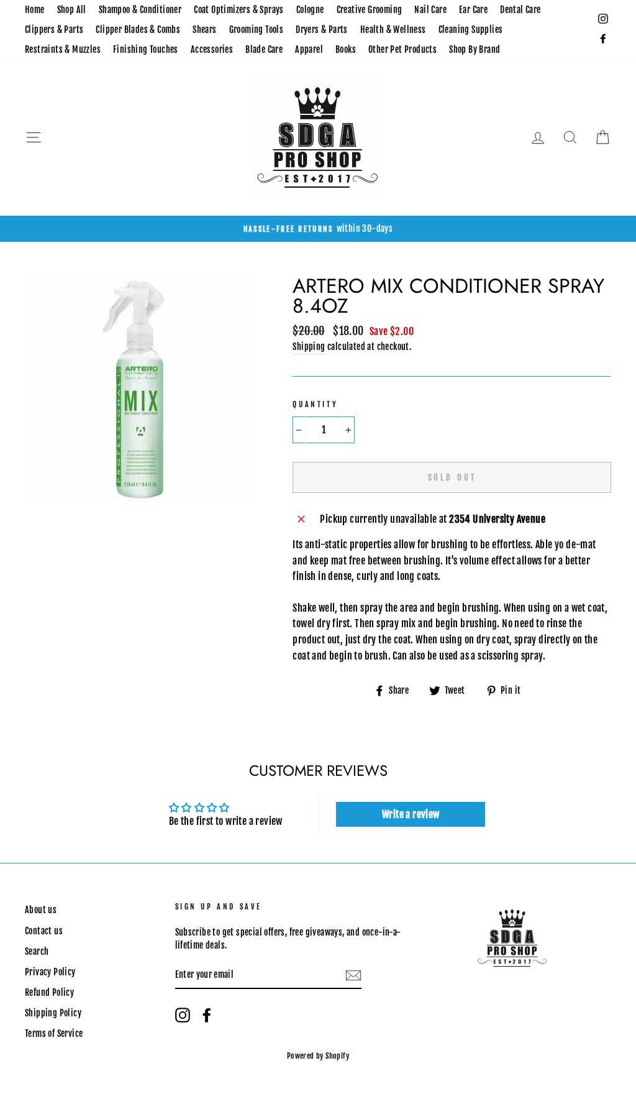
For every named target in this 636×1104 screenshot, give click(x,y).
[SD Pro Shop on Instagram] (182, 1015)
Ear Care (473, 9)
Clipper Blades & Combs (138, 29)
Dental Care (520, 9)
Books (345, 49)
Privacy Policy (50, 972)
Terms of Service (54, 1033)
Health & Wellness (393, 29)
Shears (204, 29)
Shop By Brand (474, 49)
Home (35, 9)
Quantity (315, 404)
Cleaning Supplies (470, 29)
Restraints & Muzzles (63, 49)
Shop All (71, 9)
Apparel (309, 49)
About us (41, 909)
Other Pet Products (402, 49)
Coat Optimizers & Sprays (239, 9)
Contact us (44, 931)
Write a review (411, 814)
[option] (318, 229)
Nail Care (430, 9)
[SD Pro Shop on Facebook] (206, 1015)
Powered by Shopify (318, 1055)
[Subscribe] (353, 975)
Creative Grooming (369, 9)
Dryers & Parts (322, 29)
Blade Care (264, 49)
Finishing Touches (145, 49)
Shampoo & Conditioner (140, 9)
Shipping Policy (53, 1013)
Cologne (310, 9)
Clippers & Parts (54, 29)
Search (36, 951)
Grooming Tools (256, 29)
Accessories (212, 49)
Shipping (309, 346)
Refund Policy (49, 992)
